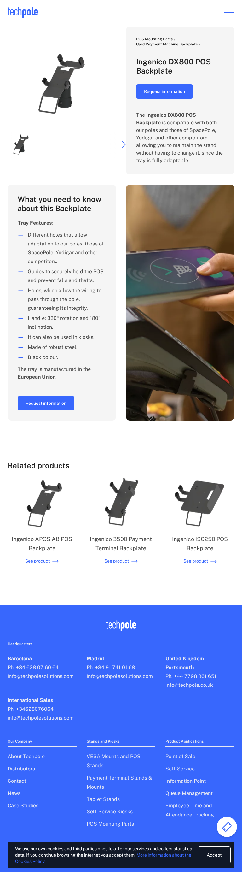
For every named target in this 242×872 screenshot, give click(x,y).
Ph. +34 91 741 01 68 (111, 667)
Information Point (185, 781)
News (14, 793)
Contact (17, 781)
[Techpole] (23, 12)
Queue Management (189, 793)
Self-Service (180, 769)
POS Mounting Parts (154, 39)
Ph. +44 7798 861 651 (190, 676)
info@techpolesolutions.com (41, 676)
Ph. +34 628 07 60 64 (33, 667)
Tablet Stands (103, 799)
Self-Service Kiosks (110, 812)
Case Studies (23, 806)
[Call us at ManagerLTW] (227, 827)
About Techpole (26, 756)
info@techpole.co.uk (189, 685)
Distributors (21, 769)
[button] (21, 144)
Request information (164, 91)
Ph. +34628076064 (31, 709)
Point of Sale (180, 756)
